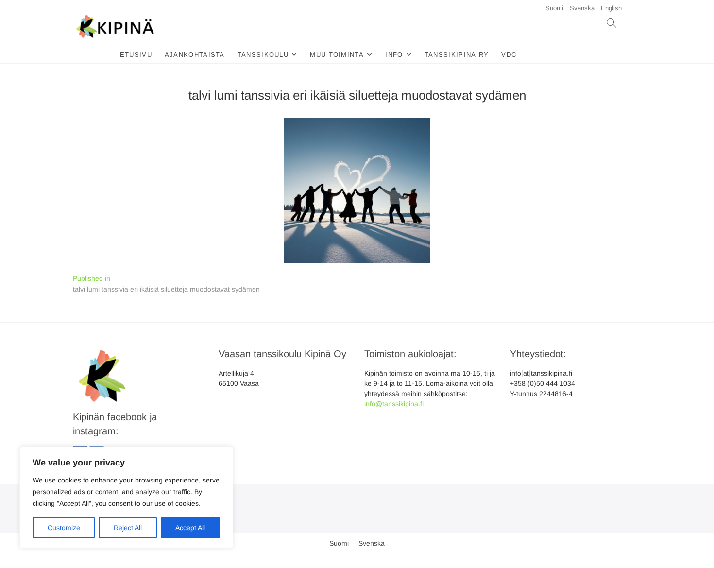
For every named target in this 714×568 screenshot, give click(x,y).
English (611, 8)
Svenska (582, 8)
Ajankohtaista (195, 54)
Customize (64, 528)
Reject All (128, 528)
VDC (508, 54)
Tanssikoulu (263, 54)
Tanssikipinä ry (457, 54)
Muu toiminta (337, 54)
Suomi (554, 8)
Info (394, 54)
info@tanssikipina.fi (394, 404)
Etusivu (136, 54)
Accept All (190, 528)
